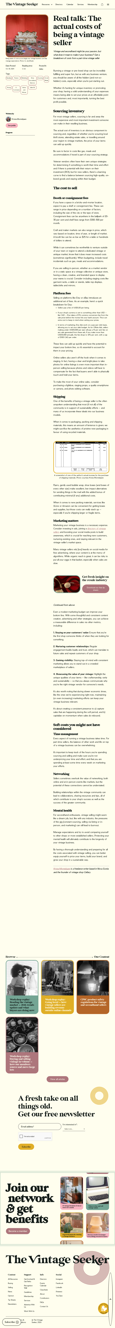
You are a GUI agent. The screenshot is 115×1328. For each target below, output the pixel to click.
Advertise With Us (29, 1306)
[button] (45, 4)
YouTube (59, 1296)
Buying (10, 1283)
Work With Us (29, 1311)
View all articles (57, 1079)
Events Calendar (43, 1284)
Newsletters (12, 1304)
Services (80, 4)
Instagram (59, 1279)
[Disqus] (81, 909)
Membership (92, 4)
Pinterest (59, 1292)
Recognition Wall (28, 1287)
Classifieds (44, 1290)
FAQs (42, 1302)
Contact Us (44, 1306)
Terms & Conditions (22, 1321)
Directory (58, 4)
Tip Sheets (12, 1300)
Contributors (44, 1298)
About (42, 1294)
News (10, 1292)
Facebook (59, 1283)
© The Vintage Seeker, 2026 (37, 1321)
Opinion (11, 1296)
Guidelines (28, 1292)
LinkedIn (59, 1287)
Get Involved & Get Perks (29, 1280)
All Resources (13, 1279)
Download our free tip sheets (96, 588)
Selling (41, 69)
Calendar (69, 4)
